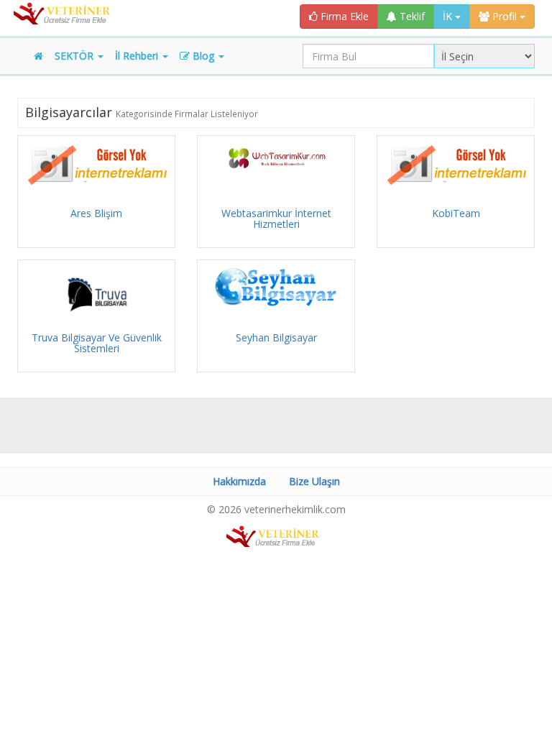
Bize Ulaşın (314, 481)
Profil (504, 16)
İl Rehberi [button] (138, 56)
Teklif (411, 16)
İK (449, 16)
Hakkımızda (239, 481)
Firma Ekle (343, 16)
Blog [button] (203, 56)
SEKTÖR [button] (75, 56)
